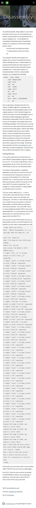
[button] (2, 2)
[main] (18, 16)
